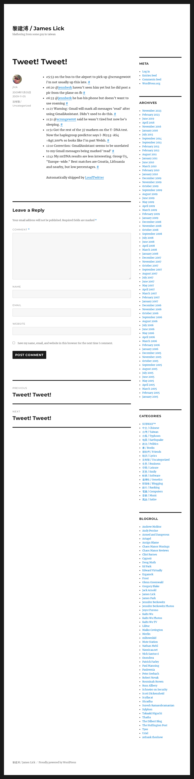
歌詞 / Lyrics (149, 455)
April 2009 (148, 206)
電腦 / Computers (152, 491)
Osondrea (148, 657)
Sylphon (147, 709)
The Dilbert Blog (152, 721)
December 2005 (151, 353)
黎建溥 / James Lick (38, 28)
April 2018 (148, 122)
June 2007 (148, 281)
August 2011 (149, 154)
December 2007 (151, 257)
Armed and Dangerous (155, 534)
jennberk (65, 87)
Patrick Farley (150, 661)
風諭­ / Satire (149, 499)
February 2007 (151, 297)
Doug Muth (149, 562)
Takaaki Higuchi (152, 713)
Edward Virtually (152, 570)
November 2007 (151, 261)
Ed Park (146, 566)
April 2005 (148, 384)
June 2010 (148, 162)
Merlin (146, 634)
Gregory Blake (150, 586)
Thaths (146, 717)
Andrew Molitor (151, 526)
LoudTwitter (94, 177)
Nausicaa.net (150, 649)
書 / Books (148, 447)
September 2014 (152, 138)
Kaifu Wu (147, 614)
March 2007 (149, 293)
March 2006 (149, 341)
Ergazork (147, 574)
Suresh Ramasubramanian (158, 705)
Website (19, 323)
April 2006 (148, 337)
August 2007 (149, 273)
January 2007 (150, 301)
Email (17, 305)
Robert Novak (150, 677)
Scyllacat (147, 697)
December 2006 (151, 305)
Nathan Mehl (150, 646)
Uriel (145, 733)
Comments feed (151, 79)
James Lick (148, 594)
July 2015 (147, 134)
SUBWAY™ (149, 424)
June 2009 (148, 198)
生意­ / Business (151, 463)
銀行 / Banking (151, 487)
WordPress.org (151, 83)
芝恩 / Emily (149, 471)
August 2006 (150, 321)
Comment (21, 229)
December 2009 (151, 178)
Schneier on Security (154, 689)
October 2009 (150, 186)
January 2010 (150, 174)
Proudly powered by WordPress (57, 762)
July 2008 (147, 237)
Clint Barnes (149, 554)
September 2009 (152, 190)
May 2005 (148, 381)
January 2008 (150, 253)
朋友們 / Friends (151, 451)
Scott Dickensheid (153, 693)
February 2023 (151, 114)
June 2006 (148, 329)
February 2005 (151, 392)
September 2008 (152, 234)
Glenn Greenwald (152, 582)
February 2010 (150, 170)
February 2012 (150, 150)
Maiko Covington (152, 630)
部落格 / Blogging (152, 483)
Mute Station (150, 642)
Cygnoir (147, 558)
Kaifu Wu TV (149, 622)
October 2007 (150, 265)
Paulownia (148, 669)
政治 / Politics (150, 443)
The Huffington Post (154, 725)
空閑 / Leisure (150, 467)
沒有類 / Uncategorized (156, 459)
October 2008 (150, 230)
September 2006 (152, 317)
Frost (145, 578)
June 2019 (148, 118)
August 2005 (149, 369)
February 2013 (150, 146)
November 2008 (151, 226)
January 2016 (150, 130)
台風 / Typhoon (151, 436)
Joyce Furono (150, 610)
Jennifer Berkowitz (153, 602)
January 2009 (150, 218)
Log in (146, 71)
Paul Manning (150, 665)
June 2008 (148, 241)
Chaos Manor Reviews (155, 550)
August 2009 (150, 194)
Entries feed (149, 75)
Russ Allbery (149, 685)
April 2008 (148, 245)
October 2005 (150, 361)
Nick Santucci (150, 653)
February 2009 (151, 214)
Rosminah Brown (152, 681)
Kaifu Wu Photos (152, 618)
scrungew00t (66, 119)
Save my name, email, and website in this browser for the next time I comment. (65, 343)
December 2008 (151, 222)
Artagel (146, 538)
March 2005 (149, 388)
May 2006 (148, 333)
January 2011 (149, 158)
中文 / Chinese (150, 428)
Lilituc (146, 626)
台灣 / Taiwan (150, 432)
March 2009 (149, 210)
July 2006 (148, 325)
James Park (149, 598)
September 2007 (152, 269)
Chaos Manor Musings (156, 546)
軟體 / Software (151, 475)
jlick (15, 87)
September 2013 (151, 142)
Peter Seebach (150, 673)
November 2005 (151, 357)
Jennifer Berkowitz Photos (158, 606)
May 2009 (148, 202)
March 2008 (149, 249)
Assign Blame (150, 542)
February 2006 (151, 345)
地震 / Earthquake (152, 440)
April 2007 (148, 289)
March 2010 (149, 166)
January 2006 (150, 349)
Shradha (147, 701)
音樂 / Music (149, 495)
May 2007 (148, 285)
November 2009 (152, 182)
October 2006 (150, 313)
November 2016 (151, 126)
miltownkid (149, 638)
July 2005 (147, 373)
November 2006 (152, 309)
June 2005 (148, 377)
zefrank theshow (152, 737)
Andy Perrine (150, 530)
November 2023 (151, 110)
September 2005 (152, 365)
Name (17, 286)
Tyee (145, 729)
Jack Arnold (149, 590)
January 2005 (150, 396)
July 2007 (147, 277)
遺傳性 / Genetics (152, 479)
